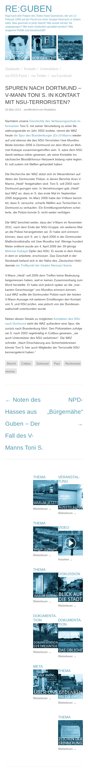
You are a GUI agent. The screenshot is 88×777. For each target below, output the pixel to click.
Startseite (12, 69)
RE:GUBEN (28, 8)
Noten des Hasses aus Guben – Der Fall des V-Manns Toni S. (24, 423)
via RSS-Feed (16, 76)
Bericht (11, 363)
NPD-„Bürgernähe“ (65, 411)
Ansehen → (65, 559)
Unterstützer (49, 69)
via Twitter (39, 76)
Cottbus (26, 363)
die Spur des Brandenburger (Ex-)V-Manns (43, 135)
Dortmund (42, 363)
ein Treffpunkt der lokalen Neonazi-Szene (44, 265)
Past (57, 363)
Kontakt (29, 69)
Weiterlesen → (67, 513)
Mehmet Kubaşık (16, 251)
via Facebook (61, 76)
